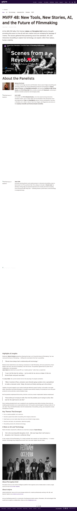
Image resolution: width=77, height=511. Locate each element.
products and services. (18, 494)
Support (61, 2)
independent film (20, 12)
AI (6, 12)
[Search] (69, 2)
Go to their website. (15, 486)
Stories (56, 2)
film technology (12, 12)
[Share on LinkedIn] (40, 506)
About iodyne (4, 508)
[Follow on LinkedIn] (65, 508)
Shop (66, 2)
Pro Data (40, 2)
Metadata (28, 12)
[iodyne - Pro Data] (4, 2)
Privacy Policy (19, 508)
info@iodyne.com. (32, 500)
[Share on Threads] (36, 506)
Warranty (30, 508)
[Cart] (74, 2)
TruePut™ (14, 508)
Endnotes (34, 508)
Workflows (52, 2)
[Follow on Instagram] (63, 508)
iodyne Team (4, 27)
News (3, 12)
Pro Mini (34, 2)
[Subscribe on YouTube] (67, 508)
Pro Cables (46, 2)
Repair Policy (25, 508)
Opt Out (39, 508)
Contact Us (9, 508)
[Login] (72, 2)
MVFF (32, 12)
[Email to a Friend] (38, 506)
